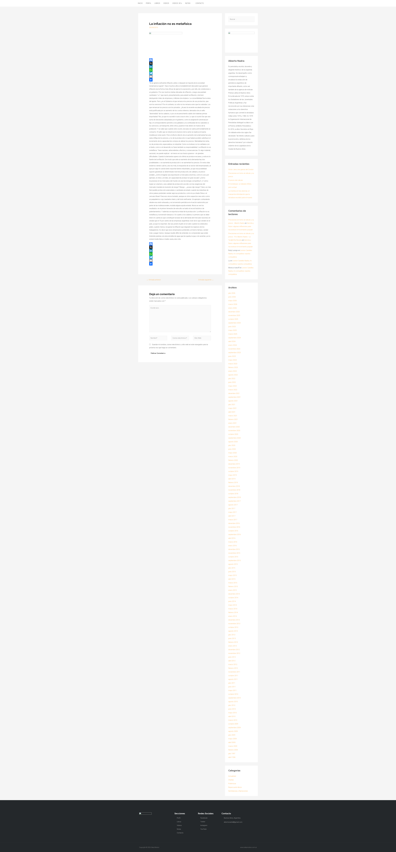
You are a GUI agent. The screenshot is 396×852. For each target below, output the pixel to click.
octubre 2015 (233, 557)
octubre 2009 (233, 724)
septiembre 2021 (234, 397)
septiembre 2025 (234, 323)
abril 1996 (231, 757)
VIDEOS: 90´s (177, 3)
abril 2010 (231, 716)
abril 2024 (231, 341)
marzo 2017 (232, 520)
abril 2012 (231, 661)
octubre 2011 (233, 676)
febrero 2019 (233, 482)
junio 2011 (232, 687)
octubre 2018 (233, 494)
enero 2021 (232, 423)
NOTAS (187, 3)
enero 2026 (232, 308)
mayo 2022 (232, 386)
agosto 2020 (233, 442)
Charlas (231, 780)
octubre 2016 (233, 531)
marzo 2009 (232, 746)
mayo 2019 (232, 475)
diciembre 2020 (234, 427)
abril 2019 (231, 479)
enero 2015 (232, 590)
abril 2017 (231, 516)
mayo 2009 (232, 739)
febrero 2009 (233, 750)
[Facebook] (180, 60)
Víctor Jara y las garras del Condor (240, 169)
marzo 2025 (232, 334)
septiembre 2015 (234, 560)
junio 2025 (232, 327)
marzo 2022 (232, 390)
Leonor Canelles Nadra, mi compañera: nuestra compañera (240, 253)
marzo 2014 (232, 609)
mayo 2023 (232, 360)
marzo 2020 (232, 457)
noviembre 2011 (234, 672)
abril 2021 (231, 412)
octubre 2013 (233, 627)
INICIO (140, 3)
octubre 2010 (233, 694)
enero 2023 (232, 371)
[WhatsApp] (180, 70)
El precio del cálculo (235, 180)
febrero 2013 (233, 642)
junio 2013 (232, 638)
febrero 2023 (233, 367)
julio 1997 (231, 754)
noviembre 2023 (234, 349)
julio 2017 (231, 508)
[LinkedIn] (180, 66)
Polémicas (232, 784)
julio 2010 (231, 705)
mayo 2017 (232, 512)
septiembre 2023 (234, 353)
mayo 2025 (232, 330)
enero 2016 (232, 546)
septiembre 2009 (234, 728)
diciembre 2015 (234, 549)
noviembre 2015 (234, 553)
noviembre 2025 (234, 315)
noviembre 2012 (234, 653)
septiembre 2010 (234, 698)
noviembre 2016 (234, 527)
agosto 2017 (233, 505)
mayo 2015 (232, 575)
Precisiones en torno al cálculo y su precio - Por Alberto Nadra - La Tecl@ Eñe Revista (241, 236)
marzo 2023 (232, 364)
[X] (180, 63)
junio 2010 (232, 709)
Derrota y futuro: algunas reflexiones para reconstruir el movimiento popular (241, 226)
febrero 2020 (233, 460)
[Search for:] (241, 19)
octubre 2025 (233, 319)
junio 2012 (232, 657)
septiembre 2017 (234, 501)
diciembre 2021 (234, 393)
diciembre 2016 (234, 523)
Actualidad (232, 776)
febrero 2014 (233, 612)
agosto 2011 (233, 679)
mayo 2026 (232, 301)
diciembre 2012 (234, 650)
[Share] (180, 79)
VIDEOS (166, 3)
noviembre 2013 (234, 624)
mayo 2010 (232, 713)
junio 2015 (232, 572)
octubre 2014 (233, 598)
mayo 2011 (232, 690)
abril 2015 (231, 579)
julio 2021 (231, 405)
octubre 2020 (233, 434)
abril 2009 (231, 742)
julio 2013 (231, 635)
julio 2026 (231, 293)
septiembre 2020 (234, 438)
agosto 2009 (233, 731)
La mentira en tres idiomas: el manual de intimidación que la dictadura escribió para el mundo (240, 194)
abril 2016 (231, 538)
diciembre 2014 (234, 594)
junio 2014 (232, 601)
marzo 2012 (232, 664)
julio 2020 (231, 445)
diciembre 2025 (234, 312)
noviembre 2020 (234, 431)
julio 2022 (231, 379)
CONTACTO (200, 3)
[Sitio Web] (202, 338)
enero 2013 (232, 646)
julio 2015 (231, 568)
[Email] (180, 76)
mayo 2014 (232, 605)
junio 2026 (232, 297)
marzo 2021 (232, 416)
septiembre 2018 (234, 497)
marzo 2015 (232, 583)
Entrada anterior (154, 280)
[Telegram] (180, 73)
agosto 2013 (233, 631)
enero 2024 (232, 345)
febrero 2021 (233, 419)
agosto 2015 (233, 564)
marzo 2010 (232, 720)
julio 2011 (231, 683)
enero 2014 (232, 616)
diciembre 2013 (234, 620)
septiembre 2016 (234, 534)
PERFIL (148, 3)
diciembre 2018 (234, 486)
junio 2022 (232, 382)
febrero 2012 (233, 668)
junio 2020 (232, 449)
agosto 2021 (233, 401)
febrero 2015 (233, 586)
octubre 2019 (233, 471)
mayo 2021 (232, 408)
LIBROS (157, 3)
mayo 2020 (232, 453)
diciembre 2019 (234, 464)
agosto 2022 (233, 375)
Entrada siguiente (206, 280)
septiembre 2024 (234, 338)
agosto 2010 (233, 702)
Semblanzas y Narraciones (238, 791)
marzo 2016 (232, 542)
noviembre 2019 (234, 468)
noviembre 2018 (234, 490)
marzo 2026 (232, 304)
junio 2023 (232, 356)
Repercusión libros (235, 787)
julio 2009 (231, 735)
